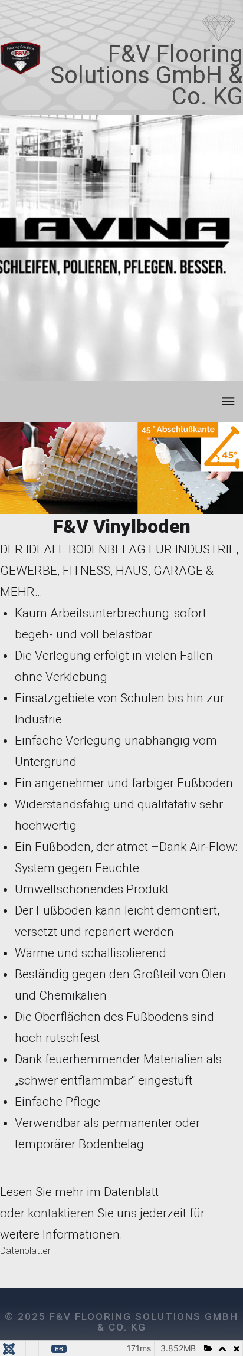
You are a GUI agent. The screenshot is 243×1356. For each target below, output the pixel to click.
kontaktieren (61, 1213)
